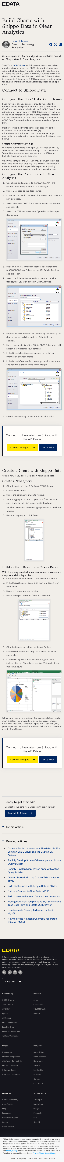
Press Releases (39, 1056)
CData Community (10, 1099)
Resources (6, 1113)
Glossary (6, 1122)
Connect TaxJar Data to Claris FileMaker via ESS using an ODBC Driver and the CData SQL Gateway (34, 852)
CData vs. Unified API (11, 1074)
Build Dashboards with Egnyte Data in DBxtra (32, 886)
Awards (36, 1065)
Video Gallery (8, 1126)
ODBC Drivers (8, 1000)
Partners (37, 1074)
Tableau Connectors (10, 1036)
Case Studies (7, 1104)
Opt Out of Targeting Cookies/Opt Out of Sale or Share (32, 1158)
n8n (35, 1117)
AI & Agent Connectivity (12, 1061)
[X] (10, 972)
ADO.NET (6, 1009)
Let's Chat (10, 981)
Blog (4, 1108)
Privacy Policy (11, 1151)
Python (5, 1013)
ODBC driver (19, 65)
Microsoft (37, 1113)
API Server (6, 1018)
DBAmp (36, 1013)
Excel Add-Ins (8, 1027)
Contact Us (38, 1083)
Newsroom (38, 1061)
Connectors (7, 1052)
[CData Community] (20, 972)
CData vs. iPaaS (8, 1070)
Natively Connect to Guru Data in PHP (28, 891)
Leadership (38, 1070)
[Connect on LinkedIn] (60, 44)
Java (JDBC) (7, 1004)
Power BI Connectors (11, 1031)
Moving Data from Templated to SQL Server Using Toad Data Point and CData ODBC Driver (34, 903)
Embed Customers (10, 1065)
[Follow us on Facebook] (50, 44)
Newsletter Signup (10, 1117)
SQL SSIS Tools (39, 1009)
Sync (35, 1000)
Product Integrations (11, 1056)
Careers (36, 1079)
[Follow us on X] (55, 44)
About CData (39, 1052)
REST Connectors (9, 1022)
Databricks (38, 1104)
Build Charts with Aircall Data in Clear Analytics (34, 896)
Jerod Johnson (20, 41)
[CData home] (13, 4)
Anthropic (37, 1099)
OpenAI (36, 1122)
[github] (15, 972)
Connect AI (38, 1004)
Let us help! (48, 447)
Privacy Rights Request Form (44, 1153)
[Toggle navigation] (57, 4)
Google (36, 1108)
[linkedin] (4, 972)
